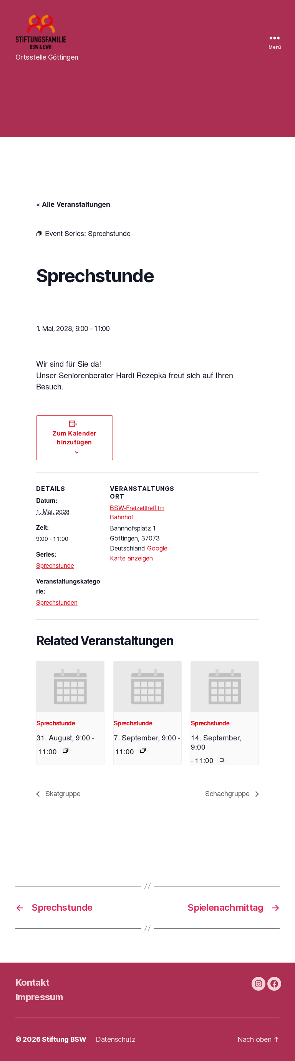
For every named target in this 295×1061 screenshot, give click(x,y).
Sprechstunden (57, 602)
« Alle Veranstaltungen (73, 204)
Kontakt (32, 982)
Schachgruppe (228, 793)
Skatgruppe (62, 793)
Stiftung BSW (64, 1039)
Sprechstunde (55, 565)
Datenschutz (116, 1039)
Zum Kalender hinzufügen (74, 437)
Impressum (39, 997)
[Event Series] (65, 750)
